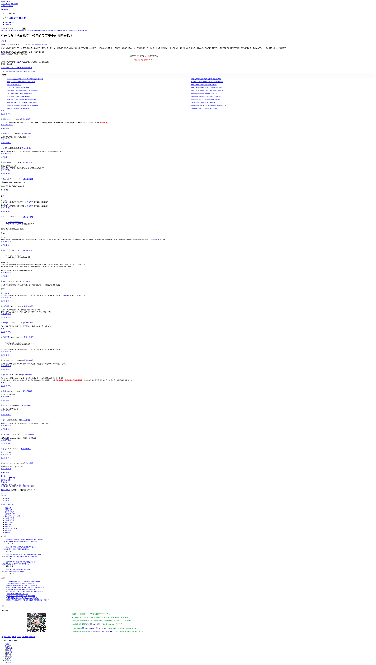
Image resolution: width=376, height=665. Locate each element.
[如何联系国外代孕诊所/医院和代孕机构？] (21, 547)
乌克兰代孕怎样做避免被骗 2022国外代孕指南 (203, 85)
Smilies (24, 484)
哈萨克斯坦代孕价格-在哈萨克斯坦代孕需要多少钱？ (25, 587)
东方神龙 (6, 306)
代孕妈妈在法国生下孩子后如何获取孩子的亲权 (204, 108)
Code (19, 484)
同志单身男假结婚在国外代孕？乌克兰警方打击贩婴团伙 (206, 88)
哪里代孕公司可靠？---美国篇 (17, 594)
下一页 (12, 478)
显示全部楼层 (36, 44)
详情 (26, 202)
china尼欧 (6, 434)
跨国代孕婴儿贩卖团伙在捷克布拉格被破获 (203, 102)
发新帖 (9, 480)
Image (8, 484)
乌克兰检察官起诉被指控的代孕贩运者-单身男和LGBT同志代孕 (208, 105)
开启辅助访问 (5, 4)
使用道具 (4, 114)
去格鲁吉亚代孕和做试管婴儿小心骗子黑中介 (23, 598)
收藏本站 (10, 2)
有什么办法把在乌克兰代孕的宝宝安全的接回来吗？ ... (70, 30)
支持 (6, 125)
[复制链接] (4, 41)
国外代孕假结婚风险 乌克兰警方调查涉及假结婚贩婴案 (22, 102)
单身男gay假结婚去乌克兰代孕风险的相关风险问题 (21, 82)
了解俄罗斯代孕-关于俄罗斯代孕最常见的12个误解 (19, 542)
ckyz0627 (6, 463)
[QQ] (3, 637)
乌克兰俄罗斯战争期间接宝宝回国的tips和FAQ (203, 93)
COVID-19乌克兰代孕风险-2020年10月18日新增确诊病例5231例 (25, 79)
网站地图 (31, 637)
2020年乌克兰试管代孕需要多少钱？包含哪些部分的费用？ (28, 600)
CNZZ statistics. (103, 628)
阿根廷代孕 (9, 526)
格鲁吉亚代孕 (9, 512)
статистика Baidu (98, 631)
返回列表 (4, 480)
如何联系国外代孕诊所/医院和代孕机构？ (16, 549)
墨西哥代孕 (9, 532)
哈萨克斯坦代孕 (10, 514)
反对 (11, 125)
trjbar (4, 449)
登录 (2, 6)
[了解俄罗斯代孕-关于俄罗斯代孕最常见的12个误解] (24, 539)
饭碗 (4, 119)
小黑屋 (19, 637)
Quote (16, 484)
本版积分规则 (5, 490)
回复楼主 (4, 504)
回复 (2, 110)
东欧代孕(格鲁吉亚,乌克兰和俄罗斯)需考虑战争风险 (205, 99)
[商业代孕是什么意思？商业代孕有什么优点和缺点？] (25, 554)
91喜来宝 (5, 54)
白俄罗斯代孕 (9, 518)
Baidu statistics (89, 628)
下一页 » (4, 476)
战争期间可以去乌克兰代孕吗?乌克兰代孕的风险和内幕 (22, 105)
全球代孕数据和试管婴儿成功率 (13, 571)
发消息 (7, 500)
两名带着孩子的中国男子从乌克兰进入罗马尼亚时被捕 (206, 96)
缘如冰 (5, 162)
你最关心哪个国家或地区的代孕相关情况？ (22, 585)
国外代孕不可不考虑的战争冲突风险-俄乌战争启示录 (21, 99)
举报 (9, 114)
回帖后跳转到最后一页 (27, 490)
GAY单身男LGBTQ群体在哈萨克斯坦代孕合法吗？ (25, 592)
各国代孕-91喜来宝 (7, 30)
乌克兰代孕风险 (6, 71)
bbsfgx (5, 200)
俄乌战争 (16, 71)
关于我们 (8, 637)
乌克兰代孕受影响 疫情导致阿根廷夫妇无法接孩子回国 (206, 79)
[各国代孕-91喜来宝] (15, 18)
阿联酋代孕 (9, 522)
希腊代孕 (8, 524)
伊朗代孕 (8, 530)
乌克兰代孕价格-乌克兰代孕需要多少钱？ (16, 564)
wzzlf (5, 133)
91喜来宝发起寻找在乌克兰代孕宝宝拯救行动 (16, 68)
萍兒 (4, 420)
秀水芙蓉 (6, 293)
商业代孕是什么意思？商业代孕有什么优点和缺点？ (20, 556)
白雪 (4, 281)
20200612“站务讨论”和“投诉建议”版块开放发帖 (23, 581)
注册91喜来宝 (8, 6)
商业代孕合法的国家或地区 (31, 30)
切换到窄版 (14, 4)
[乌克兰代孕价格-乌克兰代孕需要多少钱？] (21, 562)
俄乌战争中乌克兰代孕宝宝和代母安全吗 (18, 96)
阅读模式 (45, 44)
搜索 (2, 28)
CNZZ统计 (96, 624)
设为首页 (4, 2)
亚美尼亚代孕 (9, 520)
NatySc (5, 237)
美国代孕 (8, 508)
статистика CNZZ (112, 631)
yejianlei (5, 374)
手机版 (14, 637)
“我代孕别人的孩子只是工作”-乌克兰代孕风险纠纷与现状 (207, 82)
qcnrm (5, 405)
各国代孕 (9, 22)
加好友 (7, 498)
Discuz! (11, 640)
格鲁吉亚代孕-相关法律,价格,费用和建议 (21, 596)
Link (11, 484)
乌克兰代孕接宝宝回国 (27, 71)
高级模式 (4, 482)
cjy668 (5, 148)
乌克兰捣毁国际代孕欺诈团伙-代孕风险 (18, 108)
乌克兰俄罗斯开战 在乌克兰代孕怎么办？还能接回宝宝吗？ (23, 90)
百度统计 (88, 624)
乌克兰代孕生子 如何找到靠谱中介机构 (18, 88)
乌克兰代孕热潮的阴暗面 (14, 85)
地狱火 (5, 391)
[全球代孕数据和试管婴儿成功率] (18, 569)
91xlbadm (6, 360)
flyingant (6, 179)
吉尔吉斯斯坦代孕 (11, 528)
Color (4, 484)
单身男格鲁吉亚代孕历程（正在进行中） (21, 589)
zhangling (6, 323)
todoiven (5, 204)
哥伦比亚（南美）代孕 (12, 516)
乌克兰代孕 (46, 30)
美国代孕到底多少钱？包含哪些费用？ (20, 583)
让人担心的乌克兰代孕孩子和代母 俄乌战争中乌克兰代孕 (207, 90)
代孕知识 (8, 24)
